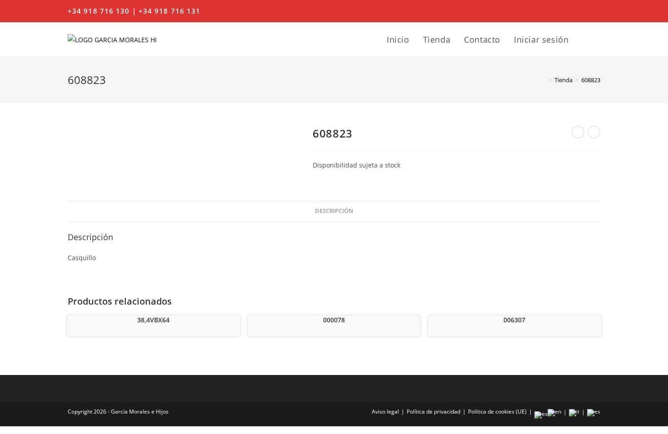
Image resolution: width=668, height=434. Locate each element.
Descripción (334, 211)
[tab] (334, 211)
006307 (514, 320)
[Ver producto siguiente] (594, 132)
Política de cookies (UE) (497, 411)
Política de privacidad (433, 411)
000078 (334, 320)
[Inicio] (543, 80)
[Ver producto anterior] (578, 132)
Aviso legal (385, 411)
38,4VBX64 (153, 320)
